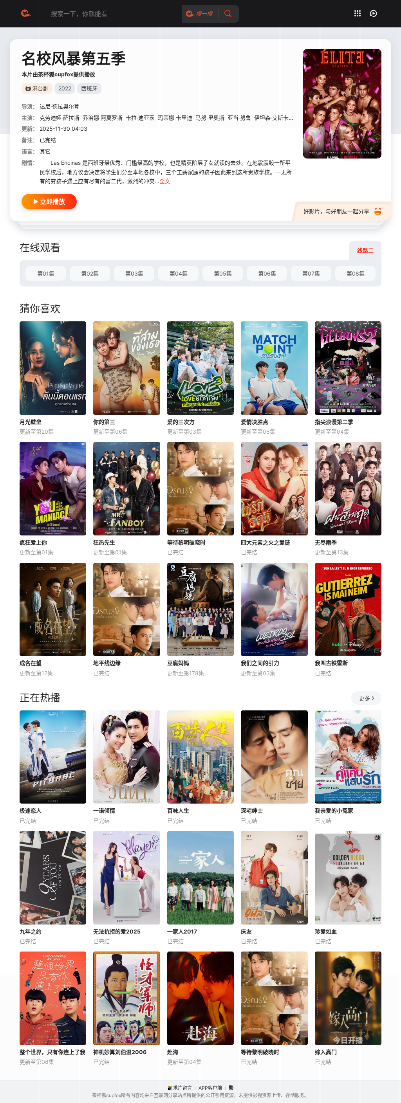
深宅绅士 (252, 810)
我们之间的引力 (260, 663)
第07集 (311, 273)
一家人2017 (182, 931)
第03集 (134, 273)
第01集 (45, 273)
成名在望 (31, 663)
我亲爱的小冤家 (334, 810)
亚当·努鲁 (239, 117)
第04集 (179, 273)
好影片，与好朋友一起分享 (336, 211)
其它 (45, 151)
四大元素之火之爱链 (265, 542)
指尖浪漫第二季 (334, 421)
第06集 (267, 273)
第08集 (356, 273)
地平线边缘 (107, 663)
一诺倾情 (104, 810)
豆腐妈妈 (178, 663)
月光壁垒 (31, 421)
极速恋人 (31, 810)
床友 (246, 931)
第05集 (223, 273)
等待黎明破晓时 (186, 542)
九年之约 (31, 931)
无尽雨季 (326, 542)
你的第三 (104, 421)
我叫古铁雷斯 (331, 663)
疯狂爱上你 (33, 542)
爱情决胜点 (254, 421)
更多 (364, 698)
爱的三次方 (181, 421)
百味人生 (178, 810)
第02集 (90, 273)
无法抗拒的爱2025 (117, 931)
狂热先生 (104, 542)
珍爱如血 (326, 931)
